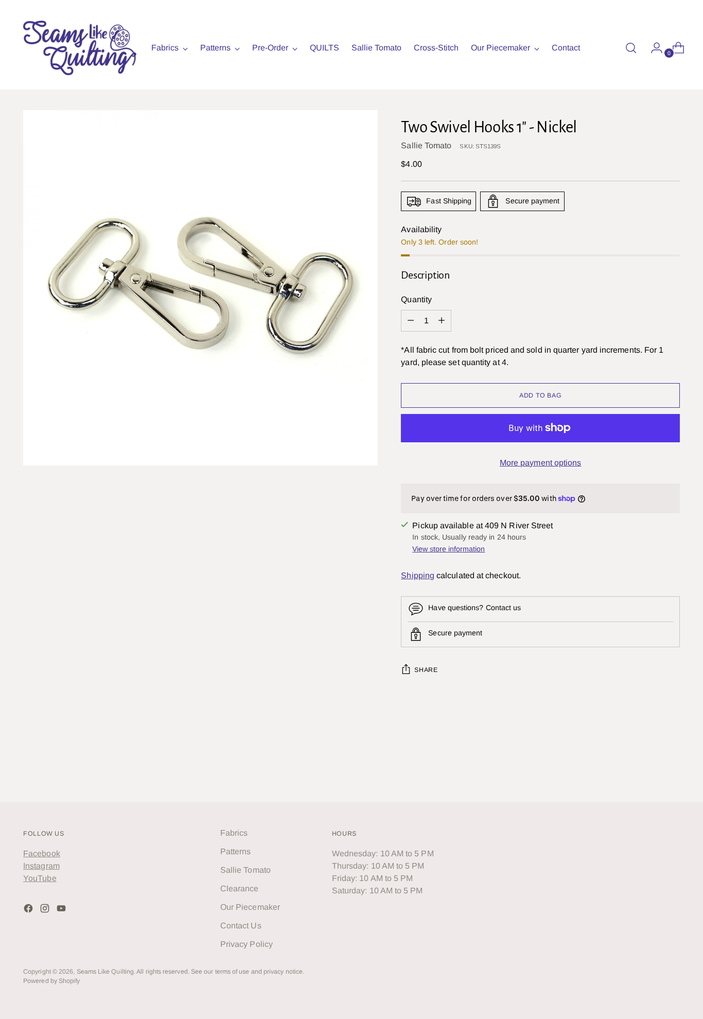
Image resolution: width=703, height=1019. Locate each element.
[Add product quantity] (410, 320)
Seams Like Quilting (105, 971)
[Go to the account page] (652, 48)
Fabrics (234, 832)
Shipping (417, 575)
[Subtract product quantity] (441, 320)
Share (425, 669)
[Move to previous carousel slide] (647, 767)
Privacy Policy (246, 944)
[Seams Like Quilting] (79, 48)
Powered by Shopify (51, 981)
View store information (448, 549)
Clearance (239, 888)
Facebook (41, 853)
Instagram (41, 865)
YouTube (40, 878)
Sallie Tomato (426, 145)
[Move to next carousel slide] (671, 766)
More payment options (541, 462)
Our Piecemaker (250, 907)
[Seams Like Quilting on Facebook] (29, 910)
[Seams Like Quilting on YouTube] (62, 910)
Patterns (235, 851)
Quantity (416, 299)
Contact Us (240, 925)
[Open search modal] (631, 48)
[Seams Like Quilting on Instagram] (46, 910)
